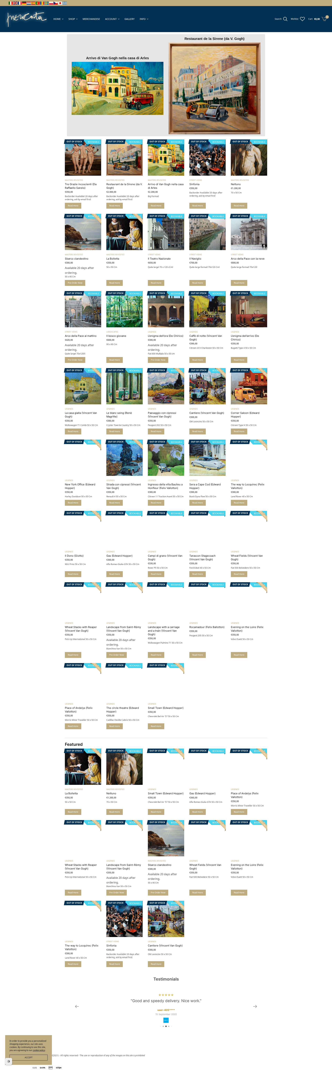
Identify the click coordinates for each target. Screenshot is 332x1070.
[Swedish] (47, 2)
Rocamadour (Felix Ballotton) (206, 627)
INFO (143, 19)
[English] (15, 2)
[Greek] (65, 2)
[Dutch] (29, 2)
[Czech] (56, 2)
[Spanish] (33, 2)
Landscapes (112, 331)
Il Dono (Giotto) (74, 555)
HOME (57, 19)
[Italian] (11, 2)
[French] (20, 2)
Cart (310, 19)
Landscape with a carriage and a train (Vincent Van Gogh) (164, 630)
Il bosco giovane (116, 335)
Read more (73, 205)
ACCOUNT (111, 19)
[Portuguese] (38, 2)
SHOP (71, 19)
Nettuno (236, 184)
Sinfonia (194, 184)
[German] (24, 2)
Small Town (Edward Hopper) (165, 708)
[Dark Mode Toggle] (8, 1061)
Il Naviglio (195, 258)
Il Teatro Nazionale (159, 258)
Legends (152, 331)
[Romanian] (42, 2)
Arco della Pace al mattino (80, 335)
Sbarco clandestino (76, 258)
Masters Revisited (74, 180)
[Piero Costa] (26, 19)
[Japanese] (60, 2)
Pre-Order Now (75, 282)
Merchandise (91, 19)
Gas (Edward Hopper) (119, 555)
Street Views (195, 180)
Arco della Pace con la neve (248, 258)
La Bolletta (112, 258)
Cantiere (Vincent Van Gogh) (206, 413)
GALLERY (129, 19)
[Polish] (51, 2)
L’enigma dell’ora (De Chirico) (165, 335)
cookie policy (39, 1050)
